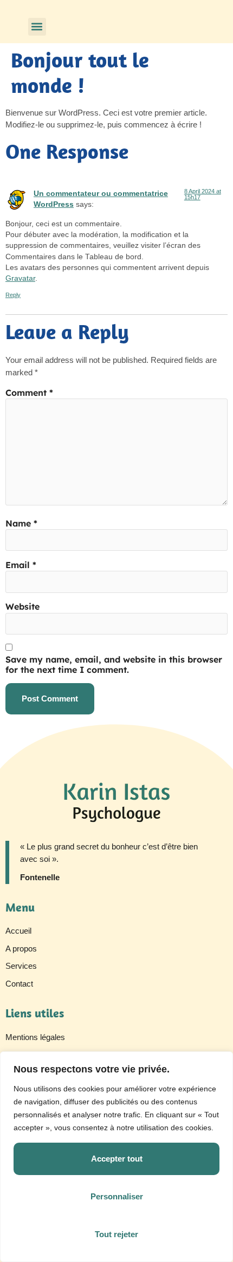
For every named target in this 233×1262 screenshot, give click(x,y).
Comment (29, 393)
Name (21, 523)
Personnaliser (116, 1196)
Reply (13, 295)
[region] (116, 1156)
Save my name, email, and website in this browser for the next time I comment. (113, 664)
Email (20, 565)
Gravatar (20, 278)
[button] (37, 27)
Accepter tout (117, 1158)
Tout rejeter (116, 1234)
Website (22, 607)
